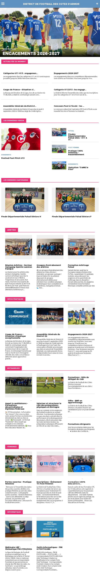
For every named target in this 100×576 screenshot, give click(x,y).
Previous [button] (4, 30)
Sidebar (97, 3)
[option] (50, 32)
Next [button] (95, 30)
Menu (4, 3)
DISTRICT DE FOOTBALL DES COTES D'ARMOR (51, 4)
